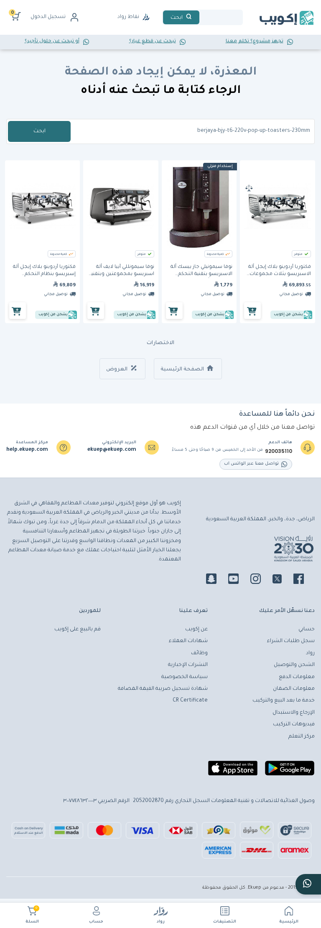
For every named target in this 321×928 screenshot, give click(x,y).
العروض (117, 370)
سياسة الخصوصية (184, 677)
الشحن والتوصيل (294, 665)
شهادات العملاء (188, 641)
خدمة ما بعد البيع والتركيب (283, 701)
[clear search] (202, 17)
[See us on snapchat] (216, 580)
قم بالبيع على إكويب (77, 629)
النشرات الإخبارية (188, 665)
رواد (161, 922)
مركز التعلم (301, 737)
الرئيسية (288, 922)
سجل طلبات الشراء (291, 641)
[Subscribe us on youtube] (238, 580)
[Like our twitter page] (282, 580)
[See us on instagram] (261, 580)
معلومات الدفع (297, 677)
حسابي (306, 629)
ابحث (39, 131)
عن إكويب (196, 629)
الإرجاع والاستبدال (294, 713)
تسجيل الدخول (48, 17)
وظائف (199, 653)
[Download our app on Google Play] (290, 771)
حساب (96, 922)
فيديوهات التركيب (294, 724)
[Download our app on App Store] (233, 771)
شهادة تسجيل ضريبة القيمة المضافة (163, 689)
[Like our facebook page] (304, 580)
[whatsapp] (308, 884)
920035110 (278, 451)
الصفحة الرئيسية (182, 370)
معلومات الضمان (294, 689)
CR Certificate (190, 701)
